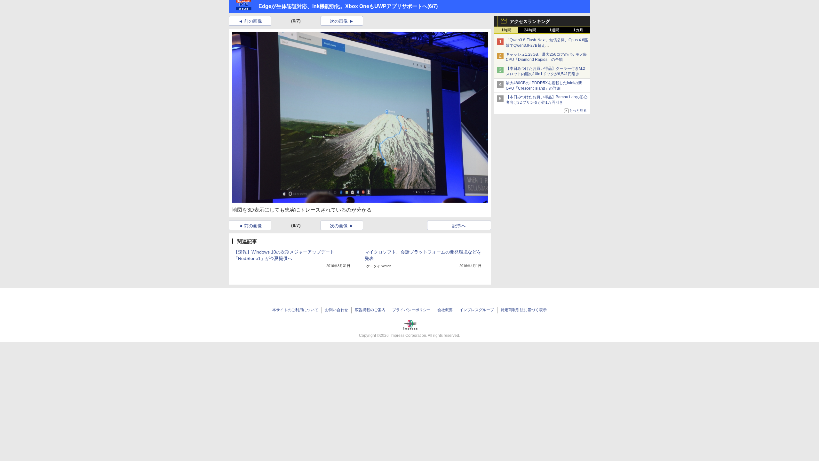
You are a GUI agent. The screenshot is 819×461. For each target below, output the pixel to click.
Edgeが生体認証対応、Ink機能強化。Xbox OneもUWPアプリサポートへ (342, 6)
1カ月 (578, 30)
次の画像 (339, 21)
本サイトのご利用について (295, 310)
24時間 (530, 30)
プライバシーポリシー (411, 310)
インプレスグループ (476, 310)
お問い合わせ (336, 310)
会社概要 (445, 310)
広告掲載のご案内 (370, 310)
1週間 (554, 30)
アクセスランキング (530, 21)
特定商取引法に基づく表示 (524, 310)
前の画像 (253, 21)
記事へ (459, 225)
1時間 (506, 30)
